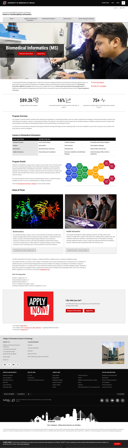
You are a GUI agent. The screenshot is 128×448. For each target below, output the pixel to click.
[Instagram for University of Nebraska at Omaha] (123, 400)
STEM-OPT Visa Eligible (99, 86)
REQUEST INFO (105, 2)
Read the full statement (115, 430)
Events (54, 387)
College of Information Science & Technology (17, 12)
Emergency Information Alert (109, 375)
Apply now (41, 54)
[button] (12, 19)
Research (30, 351)
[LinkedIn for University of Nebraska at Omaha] (117, 400)
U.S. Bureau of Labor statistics (32, 327)
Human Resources (83, 375)
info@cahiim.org (44, 269)
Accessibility (56, 375)
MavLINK (5, 382)
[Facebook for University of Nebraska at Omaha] (102, 400)
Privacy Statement (107, 384)
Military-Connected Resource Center (87, 380)
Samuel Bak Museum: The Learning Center (89, 387)
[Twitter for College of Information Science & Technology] (9, 364)
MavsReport (105, 377)
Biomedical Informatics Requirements (24, 250)
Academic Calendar (8, 375)
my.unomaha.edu (7, 384)
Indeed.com (24, 329)
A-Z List (30, 375)
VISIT (112, 2)
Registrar (80, 384)
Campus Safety (56, 384)
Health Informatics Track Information (78, 250)
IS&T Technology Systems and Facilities (38, 356)
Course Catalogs (7, 377)
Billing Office (56, 377)
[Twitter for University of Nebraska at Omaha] (107, 400)
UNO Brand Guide (7, 387)
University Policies (107, 387)
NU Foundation (106, 382)
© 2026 (18, 401)
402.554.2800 (120, 394)
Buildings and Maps (58, 380)
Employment (31, 377)
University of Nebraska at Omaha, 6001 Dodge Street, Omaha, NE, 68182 (33, 399)
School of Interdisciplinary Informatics (17, 14)
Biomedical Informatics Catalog (27, 183)
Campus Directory (57, 382)
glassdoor (24, 325)
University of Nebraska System (36, 380)
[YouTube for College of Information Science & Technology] (13, 364)
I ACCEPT (117, 444)
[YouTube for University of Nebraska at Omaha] (112, 400)
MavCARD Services (8, 380)
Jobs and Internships (33, 348)
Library (80, 377)
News (79, 382)
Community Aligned (98, 82)
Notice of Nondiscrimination (109, 380)
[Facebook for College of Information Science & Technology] (5, 364)
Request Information (26, 54)
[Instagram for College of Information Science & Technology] (17, 364)
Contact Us (6, 359)
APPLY (117, 2)
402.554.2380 (6, 357)
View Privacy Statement (23, 444)
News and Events (32, 353)
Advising (30, 345)
